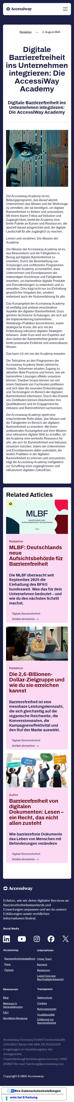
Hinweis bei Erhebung (21, 1097)
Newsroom (43, 970)
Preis (7, 964)
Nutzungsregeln (46, 1009)
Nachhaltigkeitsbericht (50, 979)
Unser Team (44, 958)
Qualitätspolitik (46, 1014)
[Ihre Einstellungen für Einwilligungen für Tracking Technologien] (6, 1098)
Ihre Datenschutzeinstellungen (38, 1091)
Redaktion (26, 32)
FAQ (6, 1012)
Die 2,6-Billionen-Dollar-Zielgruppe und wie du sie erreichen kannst (37, 682)
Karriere (42, 964)
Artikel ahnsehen (23, 619)
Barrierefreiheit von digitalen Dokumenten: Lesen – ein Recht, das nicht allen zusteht (36, 812)
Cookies (42, 1003)
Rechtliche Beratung (15, 1018)
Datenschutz (44, 997)
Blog (6, 997)
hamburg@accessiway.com (45, 1063)
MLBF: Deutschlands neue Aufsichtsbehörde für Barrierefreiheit (36, 555)
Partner (9, 970)
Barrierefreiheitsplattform (19, 958)
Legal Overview (46, 975)
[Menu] (65, 9)
